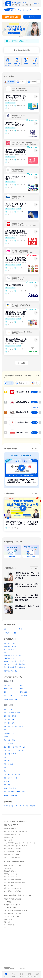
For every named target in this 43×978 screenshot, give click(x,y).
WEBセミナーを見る (10, 633)
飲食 (5, 730)
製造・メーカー (8, 709)
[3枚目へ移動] (21, 36)
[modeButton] (25, 10)
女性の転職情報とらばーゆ (12, 834)
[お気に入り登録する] (36, 96)
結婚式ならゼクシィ (10, 871)
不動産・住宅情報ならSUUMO (13, 899)
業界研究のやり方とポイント (12, 655)
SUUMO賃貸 (7, 902)
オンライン (7, 685)
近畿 (21, 688)
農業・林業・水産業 (10, 716)
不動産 (6, 736)
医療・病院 (7, 761)
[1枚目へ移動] (19, 36)
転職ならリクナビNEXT (11, 828)
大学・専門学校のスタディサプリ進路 (15, 910)
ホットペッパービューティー (12, 879)
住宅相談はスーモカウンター (12, 905)
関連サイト (7, 922)
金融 (5, 767)
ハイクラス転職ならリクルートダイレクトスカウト (19, 843)
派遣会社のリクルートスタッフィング (15, 846)
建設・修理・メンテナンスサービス (15, 747)
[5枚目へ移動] (23, 36)
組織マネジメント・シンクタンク (14, 750)
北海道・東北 (8, 688)
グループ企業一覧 (9, 925)
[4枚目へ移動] (22, 36)
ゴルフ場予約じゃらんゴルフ (12, 891)
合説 (5, 629)
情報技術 (6, 781)
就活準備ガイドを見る (10, 671)
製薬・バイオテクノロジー (12, 712)
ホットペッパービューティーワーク (15, 882)
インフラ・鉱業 (8, 743)
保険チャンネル (8, 885)
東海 (21, 685)
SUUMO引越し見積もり (11, 907)
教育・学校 (7, 785)
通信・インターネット (10, 778)
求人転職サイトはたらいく (12, 854)
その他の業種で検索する (11, 795)
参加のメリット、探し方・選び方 (14, 661)
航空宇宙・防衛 (8, 764)
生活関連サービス (9, 733)
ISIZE (5, 928)
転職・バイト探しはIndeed (12, 857)
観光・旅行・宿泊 (9, 723)
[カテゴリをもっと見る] (38, 81)
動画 (20, 629)
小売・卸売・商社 (9, 719)
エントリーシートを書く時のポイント (15, 664)
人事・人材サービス (10, 754)
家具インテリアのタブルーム (12, 888)
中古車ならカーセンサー (11, 874)
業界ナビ (6, 652)
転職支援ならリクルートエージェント (15, 831)
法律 (5, 757)
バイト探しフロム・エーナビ (12, 848)
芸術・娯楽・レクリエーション (13, 726)
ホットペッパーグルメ (10, 877)
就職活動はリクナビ (10, 837)
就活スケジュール (9, 643)
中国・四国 (23, 692)
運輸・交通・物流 (9, 740)
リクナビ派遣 (8, 840)
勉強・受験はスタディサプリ (12, 913)
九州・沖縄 (23, 695)
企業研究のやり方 (9, 658)
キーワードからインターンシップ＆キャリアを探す (19, 806)
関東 (5, 692)
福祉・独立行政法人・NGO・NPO (14, 791)
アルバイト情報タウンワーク (12, 851)
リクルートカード (9, 919)
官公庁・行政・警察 (10, 788)
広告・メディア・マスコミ (12, 774)
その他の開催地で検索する (12, 699)
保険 (5, 771)
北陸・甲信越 (8, 695)
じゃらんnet (7, 868)
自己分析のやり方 (9, 649)
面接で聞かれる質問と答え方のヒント (15, 667)
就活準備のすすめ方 (10, 646)
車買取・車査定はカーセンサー (13, 865)
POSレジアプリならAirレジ (12, 916)
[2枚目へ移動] (20, 36)
